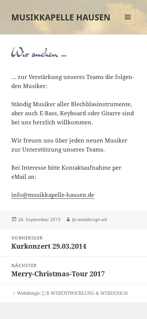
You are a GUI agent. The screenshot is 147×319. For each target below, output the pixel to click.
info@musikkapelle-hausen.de (52, 194)
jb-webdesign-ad (89, 219)
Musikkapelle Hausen (60, 17)
